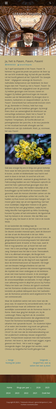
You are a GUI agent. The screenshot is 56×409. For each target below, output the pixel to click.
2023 (17, 393)
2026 (38, 387)
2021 (35, 393)
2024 (8, 393)
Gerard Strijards (25, 65)
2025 (47, 387)
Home (9, 387)
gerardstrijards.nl (29, 14)
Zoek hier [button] (46, 393)
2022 (26, 393)
